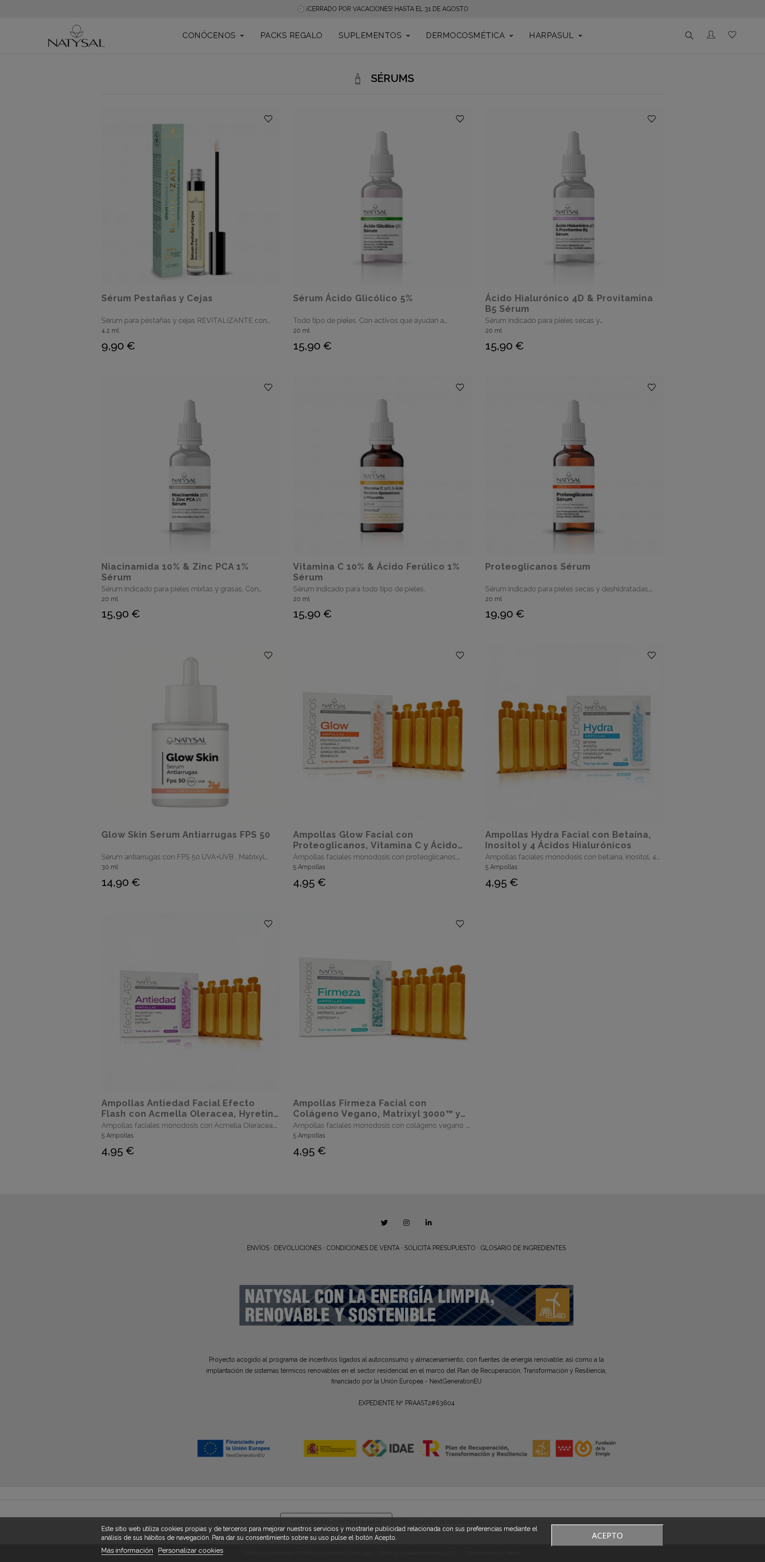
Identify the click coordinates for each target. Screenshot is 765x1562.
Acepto (607, 1535)
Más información (127, 1550)
